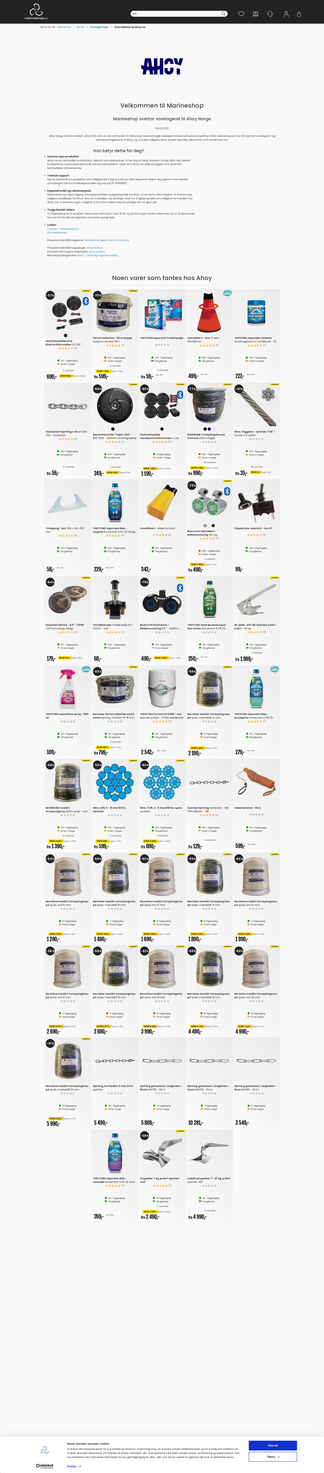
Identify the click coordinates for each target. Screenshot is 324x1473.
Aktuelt (80, 27)
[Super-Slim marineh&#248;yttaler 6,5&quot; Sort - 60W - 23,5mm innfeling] (115, 405)
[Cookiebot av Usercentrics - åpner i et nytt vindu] (45, 1466)
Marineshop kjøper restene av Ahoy (107, 240)
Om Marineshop (57, 232)
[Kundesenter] (270, 14)
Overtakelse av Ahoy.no (129, 27)
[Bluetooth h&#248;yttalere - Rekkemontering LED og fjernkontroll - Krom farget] (209, 502)
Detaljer (71, 1466)
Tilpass (271, 1456)
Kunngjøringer (99, 27)
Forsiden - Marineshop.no (63, 229)
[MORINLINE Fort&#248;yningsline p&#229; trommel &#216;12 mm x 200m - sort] (209, 405)
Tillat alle (273, 1445)
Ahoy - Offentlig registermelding (98, 255)
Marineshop (64, 27)
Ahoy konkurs (95, 247)
